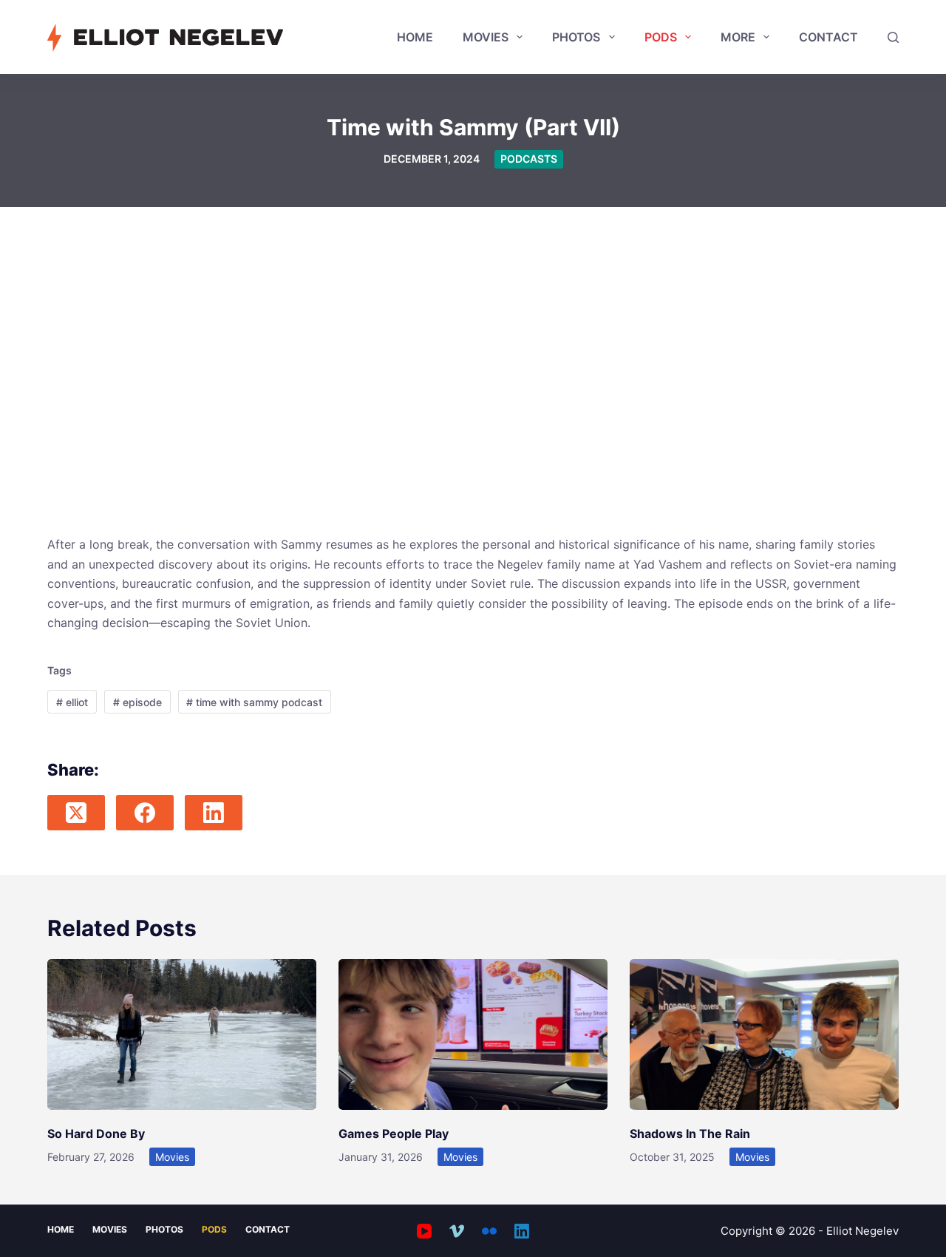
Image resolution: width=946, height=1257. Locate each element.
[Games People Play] (473, 1035)
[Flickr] (489, 1231)
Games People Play (393, 1133)
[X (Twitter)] (76, 812)
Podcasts (528, 158)
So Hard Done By (96, 1133)
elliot (72, 702)
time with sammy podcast (254, 702)
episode (137, 702)
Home (415, 37)
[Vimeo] (456, 1231)
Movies (485, 37)
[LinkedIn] (213, 812)
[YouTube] (424, 1231)
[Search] (893, 37)
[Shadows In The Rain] (764, 1035)
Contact (828, 37)
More (738, 37)
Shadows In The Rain (690, 1133)
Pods (660, 37)
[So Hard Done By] (181, 1035)
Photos (576, 37)
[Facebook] (145, 812)
